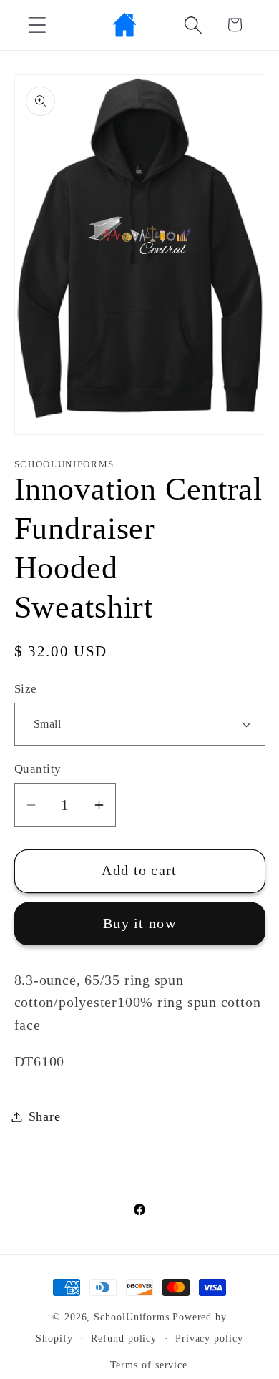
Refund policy (124, 1338)
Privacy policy (209, 1338)
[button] (36, 24)
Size (25, 689)
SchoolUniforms (132, 1316)
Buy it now (139, 923)
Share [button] (45, 1116)
